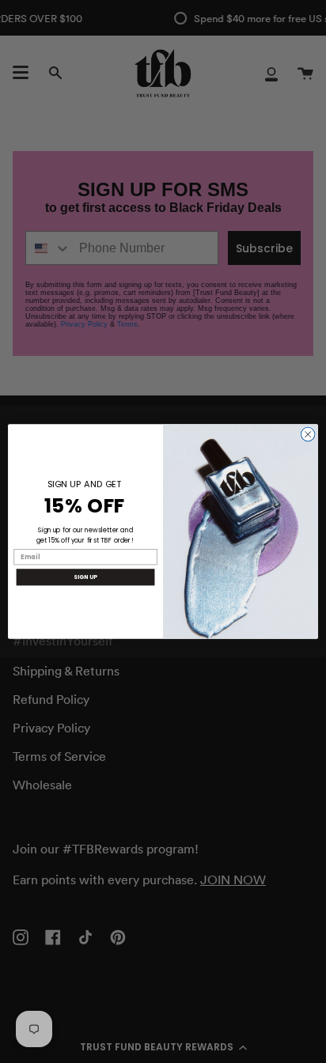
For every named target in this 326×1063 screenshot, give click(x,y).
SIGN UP (85, 577)
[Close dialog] (308, 434)
